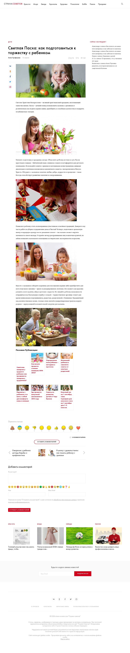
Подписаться (82, 573)
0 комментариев (79, 437)
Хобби (84, 4)
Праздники (102, 4)
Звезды (43, 4)
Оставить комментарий (46, 442)
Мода (35, 4)
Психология (74, 4)
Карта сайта (65, 639)
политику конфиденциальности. (19, 502)
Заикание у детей (109, 56)
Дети (10, 42)
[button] (9, 452)
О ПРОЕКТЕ (35, 606)
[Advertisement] (65, 23)
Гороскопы (53, 4)
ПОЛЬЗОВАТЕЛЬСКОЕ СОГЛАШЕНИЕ (86, 606)
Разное (92, 4)
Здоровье (63, 4)
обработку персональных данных (65, 500)
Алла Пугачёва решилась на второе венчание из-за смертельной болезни (104, 65)
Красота (27, 4)
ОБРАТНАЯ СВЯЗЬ (62, 606)
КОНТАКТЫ (48, 606)
